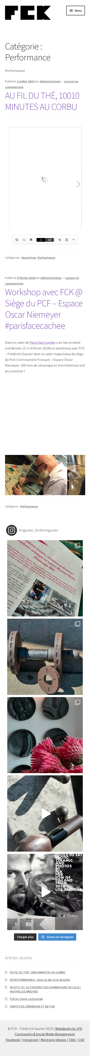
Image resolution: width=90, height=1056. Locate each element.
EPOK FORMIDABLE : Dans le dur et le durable (40, 980)
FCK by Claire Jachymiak (26, 999)
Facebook (13, 1040)
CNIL (72, 1040)
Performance (46, 258)
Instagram (30, 1040)
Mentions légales (53, 1040)
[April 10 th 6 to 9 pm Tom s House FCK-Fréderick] (45, 892)
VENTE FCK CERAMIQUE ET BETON (32, 1006)
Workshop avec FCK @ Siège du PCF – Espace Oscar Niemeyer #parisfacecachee (44, 308)
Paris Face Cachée (42, 342)
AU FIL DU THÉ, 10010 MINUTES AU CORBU (42, 101)
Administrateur (50, 81)
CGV (81, 1040)
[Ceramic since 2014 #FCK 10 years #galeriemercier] (45, 578)
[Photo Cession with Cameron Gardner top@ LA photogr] (45, 813)
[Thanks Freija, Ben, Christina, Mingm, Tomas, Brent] (45, 657)
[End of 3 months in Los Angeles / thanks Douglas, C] (45, 735)
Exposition (29, 258)
